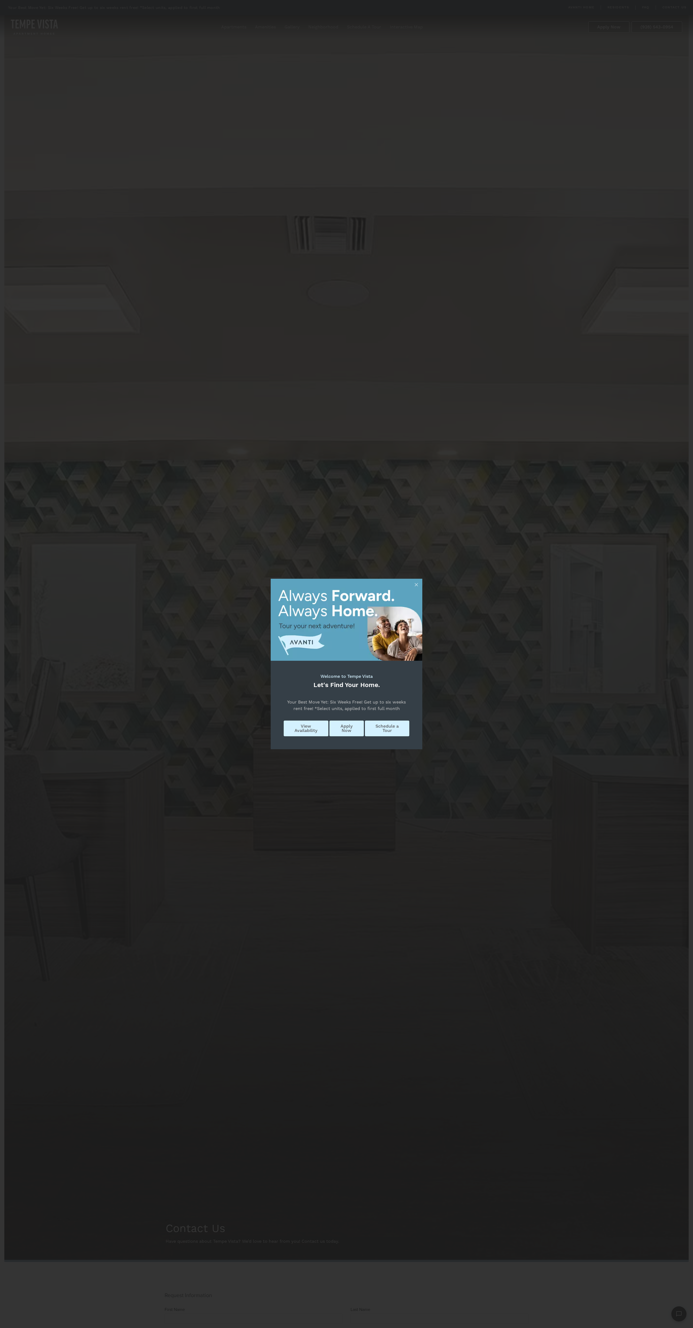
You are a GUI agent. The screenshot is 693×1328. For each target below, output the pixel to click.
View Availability (306, 728)
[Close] (416, 585)
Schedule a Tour (387, 728)
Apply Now (347, 728)
